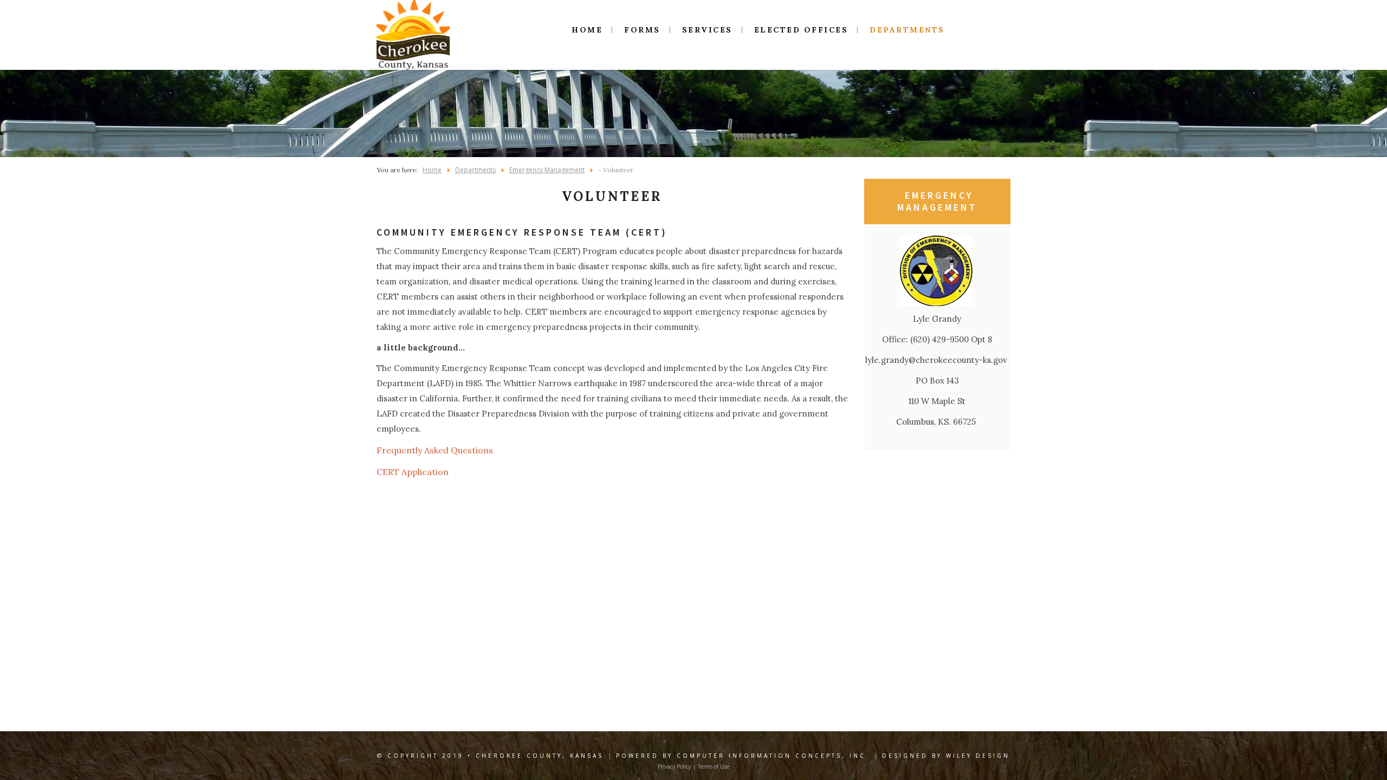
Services (707, 30)
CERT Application (413, 471)
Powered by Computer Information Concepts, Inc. (743, 755)
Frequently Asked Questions (435, 450)
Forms (642, 30)
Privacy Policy (674, 766)
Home (587, 30)
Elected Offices (801, 30)
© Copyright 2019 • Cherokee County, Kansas (490, 755)
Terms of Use (713, 766)
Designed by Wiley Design (946, 755)
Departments (907, 30)
